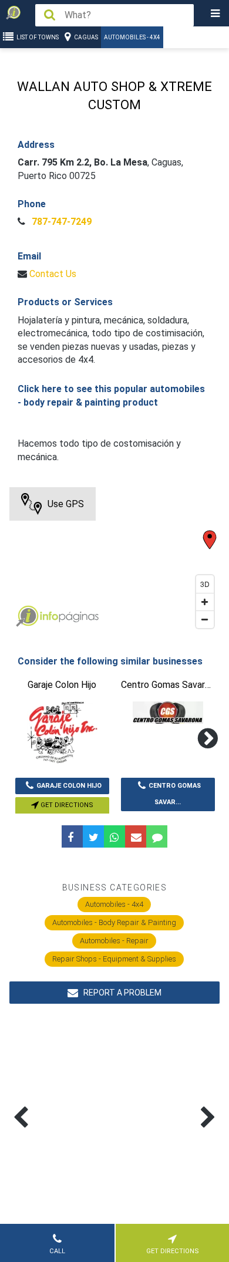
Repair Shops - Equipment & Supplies (114, 958)
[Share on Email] (135, 836)
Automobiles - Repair (114, 940)
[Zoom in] (205, 601)
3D (205, 584)
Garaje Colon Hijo (69, 785)
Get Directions (66, 805)
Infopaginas (27, 616)
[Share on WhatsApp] (114, 836)
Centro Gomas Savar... (175, 794)
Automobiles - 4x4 (132, 37)
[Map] (114, 560)
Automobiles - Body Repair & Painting (114, 922)
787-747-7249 (60, 221)
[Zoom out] (205, 619)
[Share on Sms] (156, 836)
